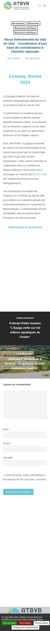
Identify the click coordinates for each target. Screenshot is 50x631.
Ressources (33, 23)
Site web (7, 457)
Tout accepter (9, 623)
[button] (44, 5)
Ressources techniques (25, 28)
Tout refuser (25, 623)
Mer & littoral (18, 23)
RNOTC (38, 174)
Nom (6, 429)
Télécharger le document (25, 227)
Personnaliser (41, 623)
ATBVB (16, 58)
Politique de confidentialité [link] (25, 627)
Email (7, 443)
